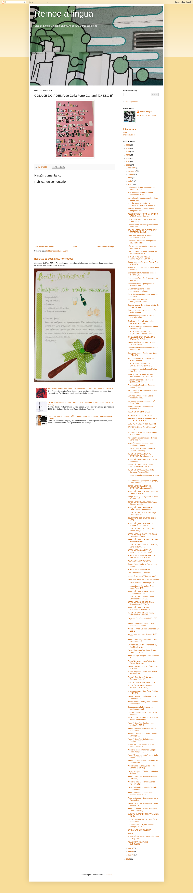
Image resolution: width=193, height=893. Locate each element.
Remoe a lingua (63, 13)
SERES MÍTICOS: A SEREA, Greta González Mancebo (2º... (141, 471)
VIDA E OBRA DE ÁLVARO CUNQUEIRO (138, 843)
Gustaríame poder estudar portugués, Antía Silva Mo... (142, 311)
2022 (128, 158)
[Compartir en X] (58, 167)
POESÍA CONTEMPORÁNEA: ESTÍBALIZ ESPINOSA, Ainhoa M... (142, 204)
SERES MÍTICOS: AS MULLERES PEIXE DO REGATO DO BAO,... (141, 466)
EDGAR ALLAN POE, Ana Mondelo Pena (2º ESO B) (141, 826)
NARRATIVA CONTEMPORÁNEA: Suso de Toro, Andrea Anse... (143, 719)
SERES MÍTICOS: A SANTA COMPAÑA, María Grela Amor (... (143, 546)
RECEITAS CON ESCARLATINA (140, 415)
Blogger (109, 875)
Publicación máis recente (44, 247)
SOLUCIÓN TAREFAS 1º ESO (139, 412)
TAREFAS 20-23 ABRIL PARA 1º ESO (142, 682)
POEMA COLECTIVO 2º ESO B (139, 561)
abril (130, 184)
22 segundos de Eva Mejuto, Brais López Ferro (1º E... (141, 587)
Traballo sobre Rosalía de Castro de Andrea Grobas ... (141, 386)
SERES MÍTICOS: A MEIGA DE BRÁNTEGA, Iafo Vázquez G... (140, 487)
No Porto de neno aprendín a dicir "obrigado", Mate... (141, 210)
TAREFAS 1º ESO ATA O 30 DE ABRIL (142, 424)
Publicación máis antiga (105, 247)
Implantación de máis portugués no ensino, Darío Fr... (141, 188)
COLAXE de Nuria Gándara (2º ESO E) (142, 583)
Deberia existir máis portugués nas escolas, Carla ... (141, 285)
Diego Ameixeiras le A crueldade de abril (143, 579)
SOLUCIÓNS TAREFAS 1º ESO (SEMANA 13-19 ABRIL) (139, 687)
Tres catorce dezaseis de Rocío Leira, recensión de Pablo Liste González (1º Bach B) (80, 389)
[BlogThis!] (55, 167)
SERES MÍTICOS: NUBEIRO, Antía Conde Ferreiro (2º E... (141, 592)
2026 (128, 145)
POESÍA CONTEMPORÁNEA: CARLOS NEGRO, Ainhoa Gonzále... (143, 215)
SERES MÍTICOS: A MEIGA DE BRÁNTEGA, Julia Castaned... (140, 455)
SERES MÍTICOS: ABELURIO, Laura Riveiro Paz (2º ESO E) (141, 530)
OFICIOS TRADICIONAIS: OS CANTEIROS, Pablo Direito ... (140, 365)
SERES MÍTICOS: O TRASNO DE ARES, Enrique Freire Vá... (143, 541)
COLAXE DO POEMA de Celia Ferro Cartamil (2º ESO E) (141, 450)
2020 (128, 165)
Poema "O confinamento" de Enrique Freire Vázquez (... (142, 751)
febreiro (131, 852)
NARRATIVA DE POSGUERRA (139, 830)
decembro (132, 168)
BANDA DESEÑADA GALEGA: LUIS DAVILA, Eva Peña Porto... (141, 338)
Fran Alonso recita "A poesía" (139, 573)
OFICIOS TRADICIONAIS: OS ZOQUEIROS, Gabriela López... (141, 333)
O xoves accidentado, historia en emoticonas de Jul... (140, 708)
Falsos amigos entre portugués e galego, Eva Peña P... (140, 381)
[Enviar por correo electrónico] (53, 167)
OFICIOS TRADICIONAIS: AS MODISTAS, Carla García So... (140, 258)
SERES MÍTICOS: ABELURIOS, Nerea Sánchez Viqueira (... (142, 503)
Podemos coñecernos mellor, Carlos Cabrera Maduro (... (141, 343)
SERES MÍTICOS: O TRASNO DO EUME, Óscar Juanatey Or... (140, 608)
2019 (128, 859)
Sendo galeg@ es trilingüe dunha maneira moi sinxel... (140, 322)
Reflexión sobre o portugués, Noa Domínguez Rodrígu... (140, 444)
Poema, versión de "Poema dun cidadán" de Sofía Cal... (140, 794)
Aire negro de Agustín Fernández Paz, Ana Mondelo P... (142, 646)
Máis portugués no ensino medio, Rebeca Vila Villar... (140, 194)
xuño (130, 178)
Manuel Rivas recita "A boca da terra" (142, 576)
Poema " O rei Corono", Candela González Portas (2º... (140, 678)
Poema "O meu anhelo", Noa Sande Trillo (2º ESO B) (141, 783)
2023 (128, 155)
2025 (128, 148)
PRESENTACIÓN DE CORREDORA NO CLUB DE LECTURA (143, 420)
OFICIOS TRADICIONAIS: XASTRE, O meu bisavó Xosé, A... (142, 252)
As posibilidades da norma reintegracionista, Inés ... (138, 301)
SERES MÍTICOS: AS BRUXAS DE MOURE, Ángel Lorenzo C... (141, 524)
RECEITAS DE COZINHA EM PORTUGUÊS (53, 259)
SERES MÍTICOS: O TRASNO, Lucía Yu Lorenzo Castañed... (143, 492)
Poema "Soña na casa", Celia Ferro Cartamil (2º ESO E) (141, 767)
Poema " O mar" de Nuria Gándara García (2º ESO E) (141, 740)
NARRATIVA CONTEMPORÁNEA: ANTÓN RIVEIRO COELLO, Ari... (141, 375)
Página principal (131, 102)
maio (130, 181)
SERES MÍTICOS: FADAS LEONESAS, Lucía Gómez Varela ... (142, 535)
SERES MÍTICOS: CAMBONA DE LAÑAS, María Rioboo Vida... (140, 508)
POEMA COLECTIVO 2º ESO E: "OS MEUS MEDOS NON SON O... (141, 557)
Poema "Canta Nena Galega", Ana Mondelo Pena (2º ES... (141, 624)
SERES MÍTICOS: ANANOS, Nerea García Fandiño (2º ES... (141, 598)
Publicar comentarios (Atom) (57, 251)
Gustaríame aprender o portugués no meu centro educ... (142, 242)
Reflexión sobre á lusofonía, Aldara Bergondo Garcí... (141, 407)
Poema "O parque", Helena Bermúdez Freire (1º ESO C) (142, 810)
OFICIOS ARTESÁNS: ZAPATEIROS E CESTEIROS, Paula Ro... (142, 231)
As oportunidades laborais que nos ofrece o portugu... (141, 359)
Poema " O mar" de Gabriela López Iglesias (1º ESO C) (141, 724)
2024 (128, 152)
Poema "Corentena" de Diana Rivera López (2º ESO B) (142, 651)
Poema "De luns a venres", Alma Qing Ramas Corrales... (142, 662)
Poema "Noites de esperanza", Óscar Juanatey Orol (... (142, 729)
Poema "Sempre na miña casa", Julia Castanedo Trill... (142, 697)
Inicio (75, 247)
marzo (130, 848)
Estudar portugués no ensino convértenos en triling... (139, 290)
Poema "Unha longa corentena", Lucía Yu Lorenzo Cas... (142, 641)
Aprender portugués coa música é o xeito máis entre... (141, 317)
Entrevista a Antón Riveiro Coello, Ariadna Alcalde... (140, 397)
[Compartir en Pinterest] (63, 167)
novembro (132, 171)
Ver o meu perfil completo (146, 115)
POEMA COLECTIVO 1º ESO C (139, 570)
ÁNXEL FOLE (133, 833)
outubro (131, 175)
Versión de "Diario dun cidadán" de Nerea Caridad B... (141, 745)
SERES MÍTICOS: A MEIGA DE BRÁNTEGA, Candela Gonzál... (141, 551)
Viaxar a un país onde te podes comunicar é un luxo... (139, 236)
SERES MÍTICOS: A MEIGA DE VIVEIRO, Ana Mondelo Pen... (143, 460)
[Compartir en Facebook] (61, 167)
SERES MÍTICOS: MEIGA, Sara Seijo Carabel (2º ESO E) (142, 514)
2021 (128, 162)
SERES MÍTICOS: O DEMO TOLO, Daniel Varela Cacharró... (141, 614)
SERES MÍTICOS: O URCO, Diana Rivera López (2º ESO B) (141, 603)
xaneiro (131, 855)
